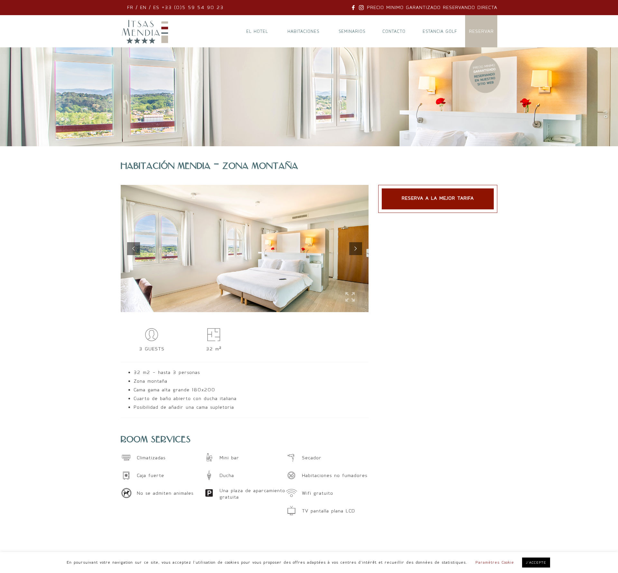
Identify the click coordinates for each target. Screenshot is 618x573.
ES (156, 7)
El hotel (257, 31)
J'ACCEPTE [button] (536, 562)
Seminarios (352, 31)
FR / (133, 7)
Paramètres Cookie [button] (494, 562)
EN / (145, 7)
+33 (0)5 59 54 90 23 (191, 7)
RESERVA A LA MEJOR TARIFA (438, 198)
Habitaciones (303, 31)
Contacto (394, 31)
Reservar (481, 31)
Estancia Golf (440, 31)
